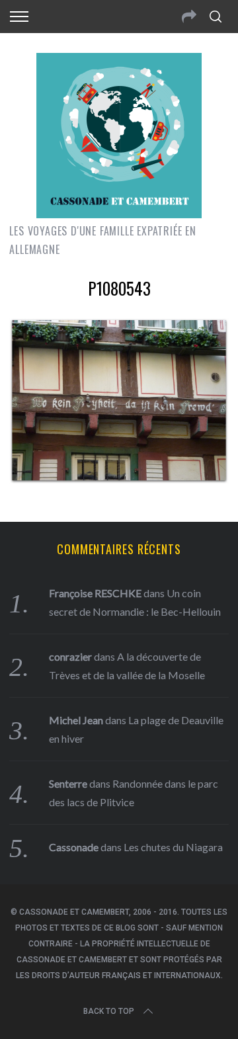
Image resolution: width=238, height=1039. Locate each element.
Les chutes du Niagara (173, 847)
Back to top (108, 1011)
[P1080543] (118, 479)
